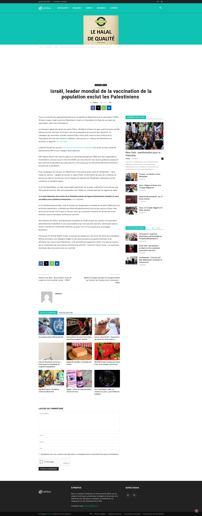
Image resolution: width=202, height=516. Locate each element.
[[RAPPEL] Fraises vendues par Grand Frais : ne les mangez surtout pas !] (107, 351)
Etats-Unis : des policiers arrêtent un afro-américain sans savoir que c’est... (149, 248)
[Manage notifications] (196, 511)
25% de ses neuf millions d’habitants (78, 147)
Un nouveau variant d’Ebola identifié (51, 337)
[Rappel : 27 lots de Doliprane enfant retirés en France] (79, 378)
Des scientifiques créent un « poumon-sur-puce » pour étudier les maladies (106, 391)
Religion (77, 8)
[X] (161, 1)
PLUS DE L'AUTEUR (66, 313)
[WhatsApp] (103, 107)
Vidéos (89, 8)
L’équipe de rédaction (115, 514)
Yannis (128, 158)
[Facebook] (158, 1)
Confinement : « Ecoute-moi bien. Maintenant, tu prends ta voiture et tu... (150, 260)
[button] (160, 8)
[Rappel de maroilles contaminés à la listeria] (79, 351)
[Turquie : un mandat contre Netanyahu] (131, 177)
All (152, 228)
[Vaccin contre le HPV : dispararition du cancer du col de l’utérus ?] (107, 326)
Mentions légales (100, 514)
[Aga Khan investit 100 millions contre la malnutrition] (51, 378)
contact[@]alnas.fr (91, 506)
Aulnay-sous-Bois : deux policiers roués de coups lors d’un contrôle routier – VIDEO (55, 279)
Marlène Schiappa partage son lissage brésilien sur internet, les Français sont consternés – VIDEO (102, 280)
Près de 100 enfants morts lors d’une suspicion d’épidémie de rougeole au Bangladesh (49, 364)
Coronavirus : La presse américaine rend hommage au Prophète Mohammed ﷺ (150, 236)
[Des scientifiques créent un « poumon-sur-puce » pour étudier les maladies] (107, 378)
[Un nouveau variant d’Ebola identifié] (51, 326)
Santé (56, 47)
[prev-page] (40, 398)
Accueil (41, 47)
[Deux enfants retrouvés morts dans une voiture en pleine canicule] (79, 326)
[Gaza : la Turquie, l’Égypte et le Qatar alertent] (131, 211)
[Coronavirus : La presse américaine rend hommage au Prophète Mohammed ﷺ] (131, 237)
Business (101, 8)
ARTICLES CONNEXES (48, 313)
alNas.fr (49, 514)
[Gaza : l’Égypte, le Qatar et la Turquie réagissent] (131, 188)
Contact (114, 8)
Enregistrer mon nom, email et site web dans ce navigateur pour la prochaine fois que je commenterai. (80, 454)
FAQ (91, 514)
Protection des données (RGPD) (153, 514)
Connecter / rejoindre (60, 1)
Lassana (95, 102)
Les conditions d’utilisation (132, 514)
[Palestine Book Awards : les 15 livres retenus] (131, 199)
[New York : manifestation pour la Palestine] (144, 136)
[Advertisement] (101, 66)
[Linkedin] (109, 107)
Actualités (62, 8)
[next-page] (43, 398)
